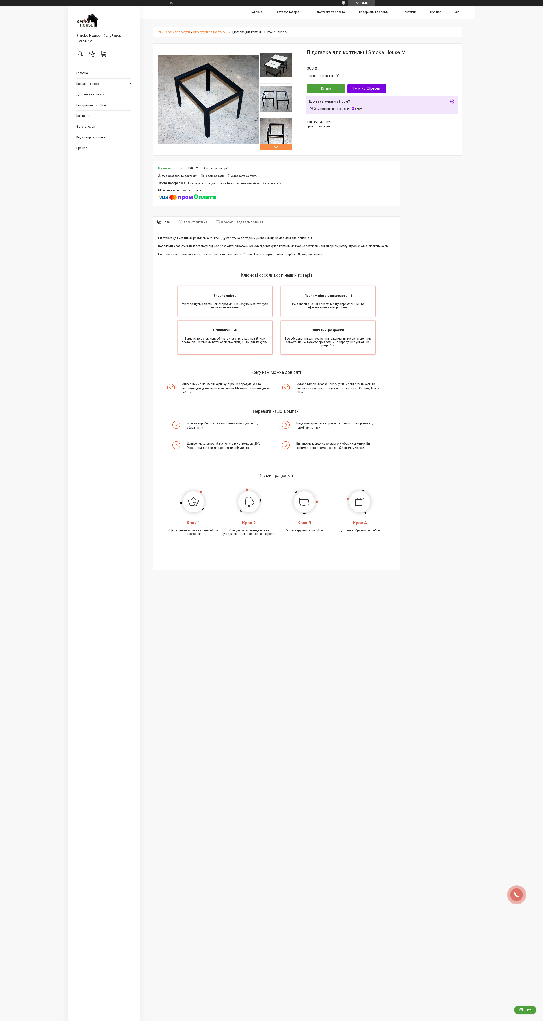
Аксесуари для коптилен (210, 32)
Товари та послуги (177, 32)
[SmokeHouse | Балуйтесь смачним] (103, 20)
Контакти (83, 115)
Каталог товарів (87, 83)
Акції (458, 12)
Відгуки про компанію (91, 137)
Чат (528, 1010)
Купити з (359, 88)
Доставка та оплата (90, 94)
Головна (82, 73)
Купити (326, 88)
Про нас (81, 148)
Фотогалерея (85, 126)
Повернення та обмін (91, 105)
